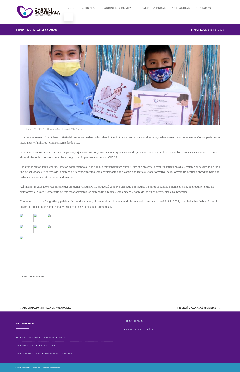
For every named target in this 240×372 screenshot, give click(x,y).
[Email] (216, 276)
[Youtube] (224, 367)
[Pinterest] (194, 276)
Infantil (67, 129)
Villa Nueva (76, 129)
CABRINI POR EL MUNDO (119, 8)
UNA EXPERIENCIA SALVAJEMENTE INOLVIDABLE (44, 353)
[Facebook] (179, 276)
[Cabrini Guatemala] (38, 23)
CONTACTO (203, 8)
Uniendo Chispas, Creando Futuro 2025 (36, 345)
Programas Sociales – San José (138, 329)
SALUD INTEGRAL (154, 8)
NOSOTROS (89, 8)
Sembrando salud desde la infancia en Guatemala (40, 337)
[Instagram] (218, 367)
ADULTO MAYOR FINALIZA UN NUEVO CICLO (45, 308)
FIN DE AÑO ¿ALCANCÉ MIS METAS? (198, 308)
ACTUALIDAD (181, 8)
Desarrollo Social (55, 129)
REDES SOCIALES (132, 321)
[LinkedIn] (201, 276)
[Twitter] (186, 276)
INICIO (71, 8)
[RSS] (209, 276)
